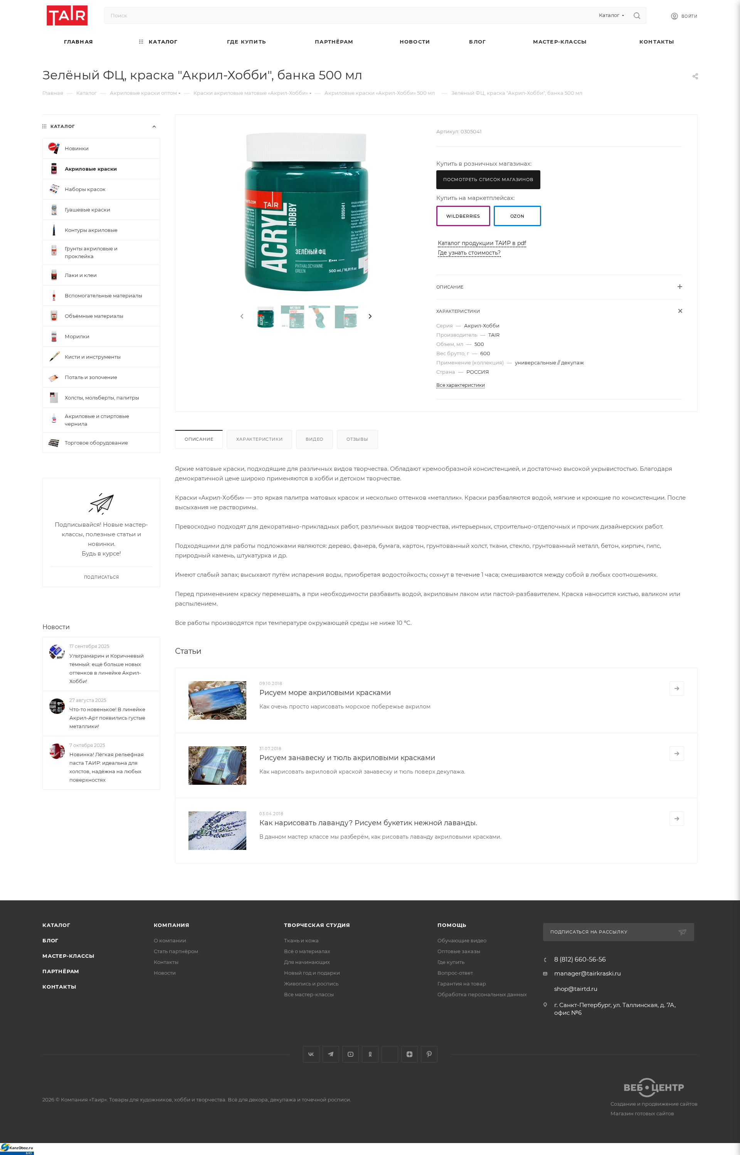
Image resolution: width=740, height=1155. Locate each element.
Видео (314, 439)
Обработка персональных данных (482, 994)
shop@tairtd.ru (575, 988)
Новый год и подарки (312, 973)
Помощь (451, 925)
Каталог (56, 925)
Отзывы (357, 439)
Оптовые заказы (458, 951)
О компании (170, 940)
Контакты (59, 987)
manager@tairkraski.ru (587, 973)
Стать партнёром (176, 951)
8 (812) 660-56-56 (580, 960)
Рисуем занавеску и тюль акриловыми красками (347, 758)
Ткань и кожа (301, 940)
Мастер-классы (68, 956)
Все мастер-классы (309, 994)
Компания (172, 925)
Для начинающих (307, 962)
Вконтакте (311, 1054)
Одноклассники (370, 1054)
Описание (199, 439)
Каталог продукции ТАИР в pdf (482, 243)
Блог (50, 940)
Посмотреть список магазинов (488, 179)
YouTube (350, 1054)
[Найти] (636, 15)
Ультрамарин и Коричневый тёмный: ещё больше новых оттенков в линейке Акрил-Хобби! (106, 668)
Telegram (331, 1054)
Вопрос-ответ (455, 973)
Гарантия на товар (461, 983)
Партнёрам (60, 971)
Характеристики (259, 439)
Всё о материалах (307, 951)
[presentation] (241, 316)
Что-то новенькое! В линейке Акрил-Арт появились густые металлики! (107, 717)
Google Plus (390, 1054)
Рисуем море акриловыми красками (325, 692)
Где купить (450, 962)
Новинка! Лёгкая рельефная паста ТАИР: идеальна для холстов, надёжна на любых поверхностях (106, 767)
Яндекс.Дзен (409, 1054)
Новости (56, 627)
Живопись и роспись (311, 983)
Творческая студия (317, 925)
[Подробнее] (676, 688)
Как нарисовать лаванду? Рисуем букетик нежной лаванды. (368, 823)
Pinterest (429, 1054)
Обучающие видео (461, 940)
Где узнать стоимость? (469, 252)
